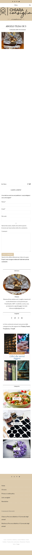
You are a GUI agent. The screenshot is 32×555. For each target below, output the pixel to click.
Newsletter (4, 501)
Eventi (27, 539)
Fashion (5, 542)
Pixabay (23, 326)
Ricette (28, 542)
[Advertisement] (16, 116)
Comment (4, 231)
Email (3, 209)
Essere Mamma (21, 539)
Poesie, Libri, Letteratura (13, 542)
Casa (5, 539)
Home (3, 485)
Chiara (4, 184)
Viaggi (17, 544)
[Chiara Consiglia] (16, 14)
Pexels (28, 326)
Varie (14, 544)
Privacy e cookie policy (8, 493)
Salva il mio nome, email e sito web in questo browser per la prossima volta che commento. (14, 227)
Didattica (14, 539)
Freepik (13, 328)
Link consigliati (5, 497)
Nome (3, 202)
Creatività (9, 539)
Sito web (3, 216)
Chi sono (3, 489)
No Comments (22, 29)
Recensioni (23, 542)
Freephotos (6, 328)
